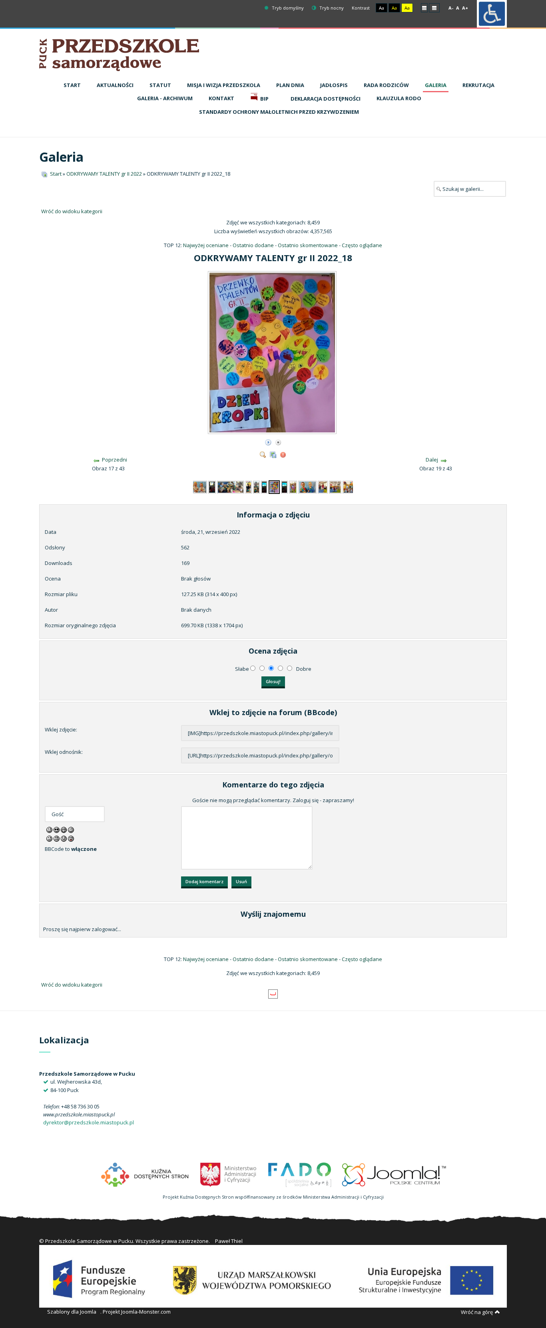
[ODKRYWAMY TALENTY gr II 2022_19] (284, 486)
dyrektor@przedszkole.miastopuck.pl (88, 1122)
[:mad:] (57, 838)
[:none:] (49, 838)
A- (450, 8)
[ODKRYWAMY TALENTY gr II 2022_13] (212, 486)
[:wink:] (71, 829)
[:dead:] (71, 838)
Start (56, 173)
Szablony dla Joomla (71, 1311)
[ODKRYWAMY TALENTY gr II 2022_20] (293, 486)
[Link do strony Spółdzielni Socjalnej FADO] (299, 1173)
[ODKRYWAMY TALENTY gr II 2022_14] (230, 486)
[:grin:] (64, 829)
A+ (465, 8)
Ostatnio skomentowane (308, 245)
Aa (381, 8)
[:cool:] (57, 829)
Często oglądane (362, 245)
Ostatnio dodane (253, 245)
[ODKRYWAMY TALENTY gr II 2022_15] (248, 486)
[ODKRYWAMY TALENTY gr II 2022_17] (264, 486)
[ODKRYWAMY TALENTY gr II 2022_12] (198, 486)
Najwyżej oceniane (206, 245)
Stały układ (424, 7)
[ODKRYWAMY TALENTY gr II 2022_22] (323, 486)
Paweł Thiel (229, 1241)
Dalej (432, 459)
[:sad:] (64, 838)
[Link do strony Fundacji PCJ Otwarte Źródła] (394, 1173)
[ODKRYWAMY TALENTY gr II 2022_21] (307, 486)
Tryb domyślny (287, 8)
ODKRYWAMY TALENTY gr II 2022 (104, 173)
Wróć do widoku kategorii (71, 211)
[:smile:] (49, 829)
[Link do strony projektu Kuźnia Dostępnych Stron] (145, 1173)
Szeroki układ (434, 7)
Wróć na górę (477, 1312)
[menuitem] (72, 85)
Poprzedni (114, 459)
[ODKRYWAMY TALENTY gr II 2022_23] (335, 486)
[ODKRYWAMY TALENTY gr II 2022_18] (273, 430)
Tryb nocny (331, 8)
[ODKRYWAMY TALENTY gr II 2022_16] (256, 486)
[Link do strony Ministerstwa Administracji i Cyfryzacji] (228, 1173)
